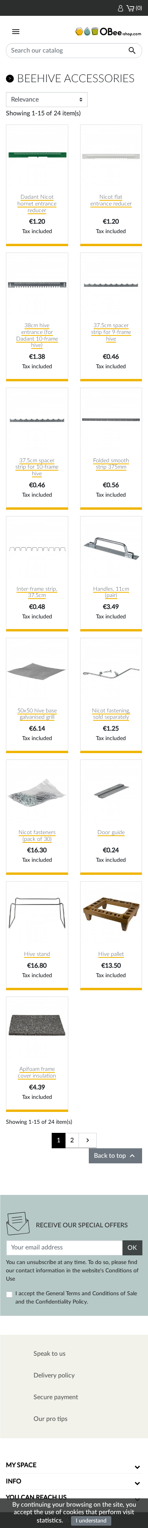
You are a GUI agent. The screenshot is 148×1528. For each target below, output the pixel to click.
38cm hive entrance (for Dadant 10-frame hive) (37, 335)
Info (13, 1481)
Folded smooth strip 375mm (111, 464)
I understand (91, 1521)
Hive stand (37, 954)
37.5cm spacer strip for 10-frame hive (36, 467)
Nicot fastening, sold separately (111, 714)
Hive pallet (111, 954)
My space (21, 1465)
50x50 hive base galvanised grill (37, 714)
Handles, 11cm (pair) (111, 592)
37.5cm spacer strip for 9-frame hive (111, 332)
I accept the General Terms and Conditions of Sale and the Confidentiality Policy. (76, 1298)
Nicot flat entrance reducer (111, 200)
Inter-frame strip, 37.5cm (37, 592)
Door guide (111, 832)
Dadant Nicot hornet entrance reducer (36, 203)
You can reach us (36, 1497)
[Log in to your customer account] (120, 8)
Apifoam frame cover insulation (37, 1072)
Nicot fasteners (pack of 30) (37, 836)
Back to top (115, 1156)
